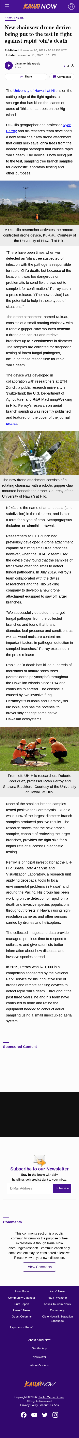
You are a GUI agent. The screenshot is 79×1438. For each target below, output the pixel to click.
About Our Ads (39, 1365)
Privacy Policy (29, 1405)
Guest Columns (22, 1316)
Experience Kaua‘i (21, 1327)
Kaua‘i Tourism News (57, 1304)
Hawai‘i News (14, 17)
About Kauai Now (39, 1339)
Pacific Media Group (51, 1397)
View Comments (40, 1267)
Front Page (22, 1291)
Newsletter (39, 1356)
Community (57, 1310)
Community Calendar (21, 1297)
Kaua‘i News (57, 1291)
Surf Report (21, 1304)
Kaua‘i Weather (57, 1297)
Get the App (39, 1348)
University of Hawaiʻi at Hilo (35, 91)
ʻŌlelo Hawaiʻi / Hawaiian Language (57, 1318)
